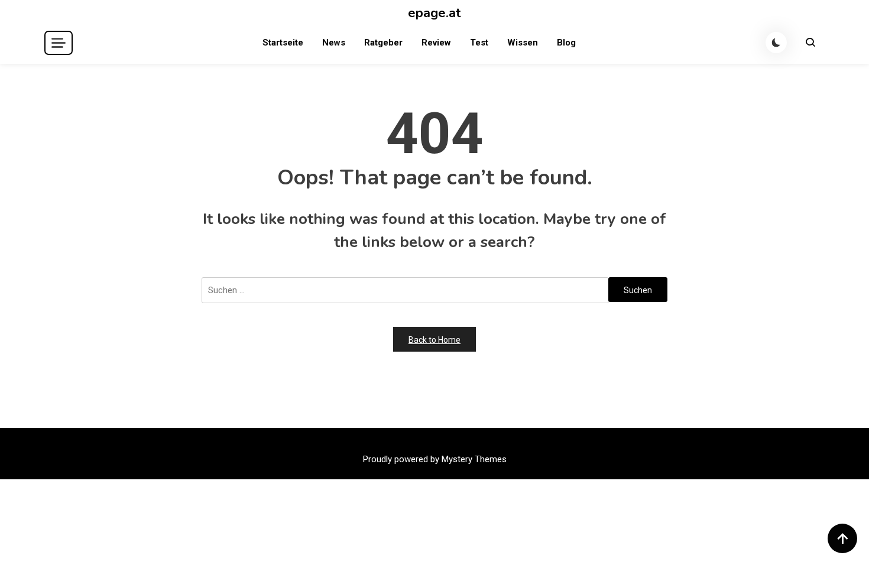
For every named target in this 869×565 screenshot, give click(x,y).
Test (479, 42)
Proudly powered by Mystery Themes (435, 459)
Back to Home (434, 340)
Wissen (522, 42)
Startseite (282, 42)
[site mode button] (776, 42)
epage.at (434, 13)
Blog (566, 42)
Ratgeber (383, 42)
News (333, 42)
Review (436, 42)
